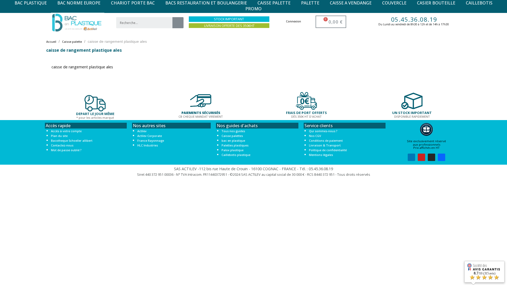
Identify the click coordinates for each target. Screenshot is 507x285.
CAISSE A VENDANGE (351, 3)
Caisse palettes (232, 136)
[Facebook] (441, 157)
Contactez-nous (62, 145)
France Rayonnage (150, 140)
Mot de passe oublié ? (66, 150)
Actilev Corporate (149, 136)
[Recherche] (178, 22)
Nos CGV (315, 136)
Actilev (142, 131)
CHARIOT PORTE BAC (133, 3)
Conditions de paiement (326, 140)
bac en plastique (233, 140)
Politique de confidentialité (328, 150)
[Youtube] (421, 157)
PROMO (253, 9)
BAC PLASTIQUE (31, 3)
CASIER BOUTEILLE (436, 3)
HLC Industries (147, 145)
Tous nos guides (233, 131)
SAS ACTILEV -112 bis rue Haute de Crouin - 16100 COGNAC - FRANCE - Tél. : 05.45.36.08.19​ (253, 168)
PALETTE (310, 3)
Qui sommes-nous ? (323, 131)
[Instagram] (431, 157)
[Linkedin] (411, 157)
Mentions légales (321, 155)
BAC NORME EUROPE (78, 3)
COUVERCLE (394, 3)
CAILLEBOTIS (479, 3)
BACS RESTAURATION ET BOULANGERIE (206, 3)
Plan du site (59, 136)
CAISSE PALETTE (273, 3)
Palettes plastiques (235, 145)
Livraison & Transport (325, 145)
